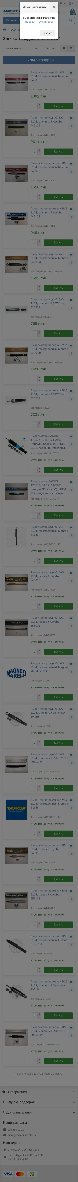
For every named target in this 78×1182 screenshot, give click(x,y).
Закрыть (47, 33)
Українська (46, 21)
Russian (30, 21)
